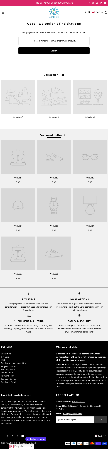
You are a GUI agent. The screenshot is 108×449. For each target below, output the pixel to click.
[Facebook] (89, 3)
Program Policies (8, 366)
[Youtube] (105, 3)
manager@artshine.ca (72, 413)
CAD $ (99, 12)
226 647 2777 (78, 401)
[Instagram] (93, 3)
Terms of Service (8, 379)
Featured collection (54, 135)
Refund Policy (7, 372)
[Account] (89, 12)
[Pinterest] (101, 3)
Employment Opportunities (13, 363)
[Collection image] (18, 97)
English (18, 446)
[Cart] (106, 12)
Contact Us (6, 353)
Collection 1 (18, 117)
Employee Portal (8, 382)
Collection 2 (54, 117)
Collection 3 (90, 117)
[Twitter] (97, 3)
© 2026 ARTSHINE (9, 443)
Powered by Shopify (28, 443)
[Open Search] (85, 12)
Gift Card (5, 356)
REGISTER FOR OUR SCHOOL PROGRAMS (54, 3)
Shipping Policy (8, 369)
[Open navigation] (24, 12)
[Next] (76, 3)
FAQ (3, 360)
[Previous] (32, 3)
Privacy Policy (7, 375)
